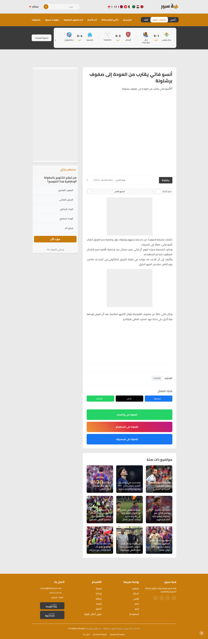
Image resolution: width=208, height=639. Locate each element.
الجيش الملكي (66, 199)
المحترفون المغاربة (73, 20)
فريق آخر (69, 228)
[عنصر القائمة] (142, 6)
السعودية (134, 614)
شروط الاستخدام (100, 634)
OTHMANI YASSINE (76, 628)
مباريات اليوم (159, 19)
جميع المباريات (41, 38)
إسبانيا (99, 588)
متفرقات (36, 20)
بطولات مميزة (52, 20)
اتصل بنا (86, 634)
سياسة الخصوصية (117, 634)
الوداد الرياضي (66, 218)
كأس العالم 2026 (109, 20)
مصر (137, 603)
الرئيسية (127, 20)
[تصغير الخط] (158, 191)
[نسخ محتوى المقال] (89, 191)
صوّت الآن (55, 239)
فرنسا (99, 603)
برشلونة (166, 180)
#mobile (156, 378)
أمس (173, 19)
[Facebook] (99, 7)
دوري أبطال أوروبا (93, 614)
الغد (146, 19)
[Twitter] (167, 598)
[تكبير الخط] (153, 191)
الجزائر (136, 593)
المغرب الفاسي (65, 190)
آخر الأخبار (92, 20)
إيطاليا (99, 598)
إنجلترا (99, 593)
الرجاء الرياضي (66, 209)
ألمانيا (99, 609)
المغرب (135, 588)
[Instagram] (94, 7)
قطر (137, 609)
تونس (136, 598)
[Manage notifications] (201, 633)
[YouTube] (89, 7)
